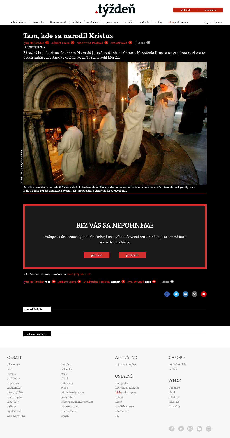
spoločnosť (93, 21)
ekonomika (14, 388)
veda (64, 374)
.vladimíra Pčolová (90, 43)
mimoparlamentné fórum (77, 402)
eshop (159, 21)
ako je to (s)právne (73, 392)
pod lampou (112, 21)
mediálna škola (125, 406)
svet (10, 369)
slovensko (38, 21)
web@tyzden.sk (78, 274)
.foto (142, 43)
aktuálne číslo (18, 21)
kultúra (77, 21)
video (64, 388)
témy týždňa (15, 392)
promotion (122, 411)
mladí (65, 416)
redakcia (174, 388)
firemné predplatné (127, 388)
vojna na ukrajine (125, 364)
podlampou (15, 397)
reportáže (14, 383)
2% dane (174, 397)
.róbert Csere (60, 43)
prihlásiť (96, 255)
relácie (129, 21)
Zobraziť (41, 334)
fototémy (67, 383)
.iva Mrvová (119, 43)
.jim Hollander (34, 43)
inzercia (174, 402)
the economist (58, 21)
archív (173, 369)
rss (117, 416)
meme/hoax (69, 411)
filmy (119, 402)
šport (65, 378)
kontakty (174, 406)
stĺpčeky (67, 369)
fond (172, 392)
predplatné (122, 383)
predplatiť (132, 255)
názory (12, 374)
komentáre (68, 397)
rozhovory (14, 378)
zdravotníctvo (70, 406)
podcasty (144, 21)
